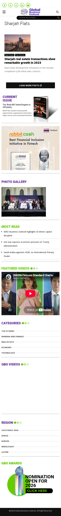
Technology (8, 353)
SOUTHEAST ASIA (9, 430)
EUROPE (5, 441)
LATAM (4, 452)
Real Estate (9, 55)
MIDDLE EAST (7, 446)
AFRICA (4, 435)
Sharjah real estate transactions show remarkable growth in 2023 (29, 61)
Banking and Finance (12, 336)
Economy (6, 347)
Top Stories (20, 55)
